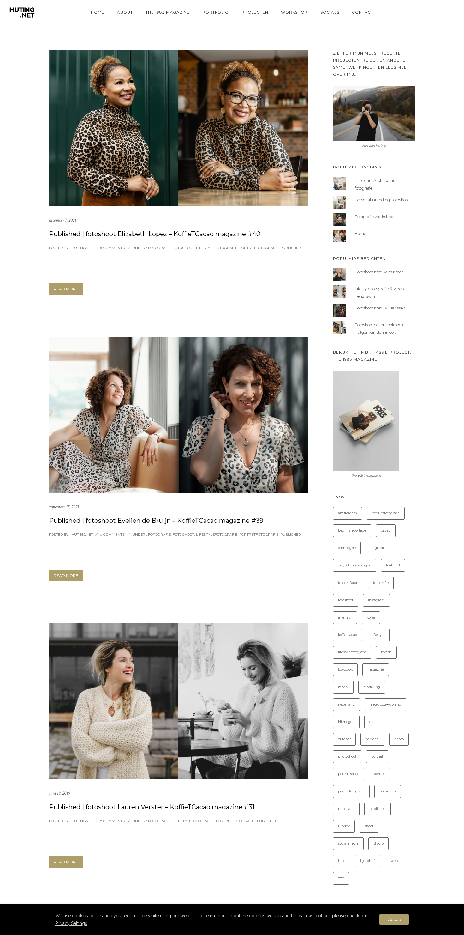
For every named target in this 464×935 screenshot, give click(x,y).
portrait (377, 757)
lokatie (386, 652)
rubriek (344, 826)
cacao (385, 531)
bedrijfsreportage (352, 531)
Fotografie (159, 248)
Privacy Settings (71, 923)
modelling (371, 687)
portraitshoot (348, 774)
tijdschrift (368, 861)
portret (379, 774)
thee (341, 861)
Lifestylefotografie (216, 248)
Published (290, 248)
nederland (346, 704)
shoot (369, 826)
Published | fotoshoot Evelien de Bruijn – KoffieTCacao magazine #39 (156, 520)
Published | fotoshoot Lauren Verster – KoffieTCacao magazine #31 (151, 807)
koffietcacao (347, 635)
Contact (362, 12)
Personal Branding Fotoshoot (382, 200)
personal (372, 739)
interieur (345, 617)
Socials (329, 12)
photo (399, 739)
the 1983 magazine (168, 12)
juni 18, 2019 (59, 793)
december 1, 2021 (62, 220)
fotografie (381, 583)
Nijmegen (346, 722)
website (397, 861)
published (377, 809)
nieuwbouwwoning (385, 704)
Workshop (294, 12)
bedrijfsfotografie (386, 513)
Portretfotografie (258, 248)
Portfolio (215, 12)
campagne (347, 548)
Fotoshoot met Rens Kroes (379, 272)
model (343, 687)
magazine (375, 670)
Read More (66, 288)
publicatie (346, 809)
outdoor (344, 739)
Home (97, 12)
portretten (387, 791)
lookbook (345, 670)
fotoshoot (345, 600)
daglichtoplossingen (354, 565)
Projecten (254, 12)
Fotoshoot (183, 248)
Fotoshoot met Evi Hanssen (380, 308)
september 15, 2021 (64, 507)
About (125, 12)
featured (393, 565)
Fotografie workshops (375, 216)
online (374, 722)
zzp (341, 878)
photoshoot (347, 757)
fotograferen (348, 583)
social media (348, 843)
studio (378, 843)
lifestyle (378, 635)
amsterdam (347, 513)
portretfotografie (351, 791)
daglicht (377, 548)
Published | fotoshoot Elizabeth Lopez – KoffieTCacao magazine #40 (154, 234)
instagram (376, 600)
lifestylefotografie (352, 652)
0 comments (112, 248)
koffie (371, 617)
